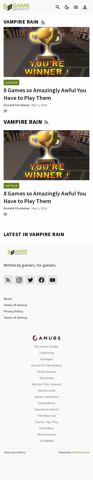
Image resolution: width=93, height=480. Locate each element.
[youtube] (52, 280)
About (8, 299)
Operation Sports (46, 409)
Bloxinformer (46, 434)
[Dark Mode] (66, 7)
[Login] (84, 7)
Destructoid (46, 390)
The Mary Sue (46, 416)
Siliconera (47, 378)
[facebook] (41, 280)
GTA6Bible (47, 441)
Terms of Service (15, 305)
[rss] (8, 280)
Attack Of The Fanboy (46, 365)
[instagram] (19, 280)
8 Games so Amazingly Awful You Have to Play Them (45, 93)
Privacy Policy (13, 311)
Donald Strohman (17, 105)
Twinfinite (46, 353)
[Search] (57, 7)
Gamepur (46, 359)
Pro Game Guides (46, 346)
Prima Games (46, 372)
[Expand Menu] (75, 7)
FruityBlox (46, 428)
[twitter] (30, 280)
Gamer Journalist (46, 397)
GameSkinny (46, 403)
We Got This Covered (46, 384)
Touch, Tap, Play (46, 422)
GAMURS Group (80, 452)
